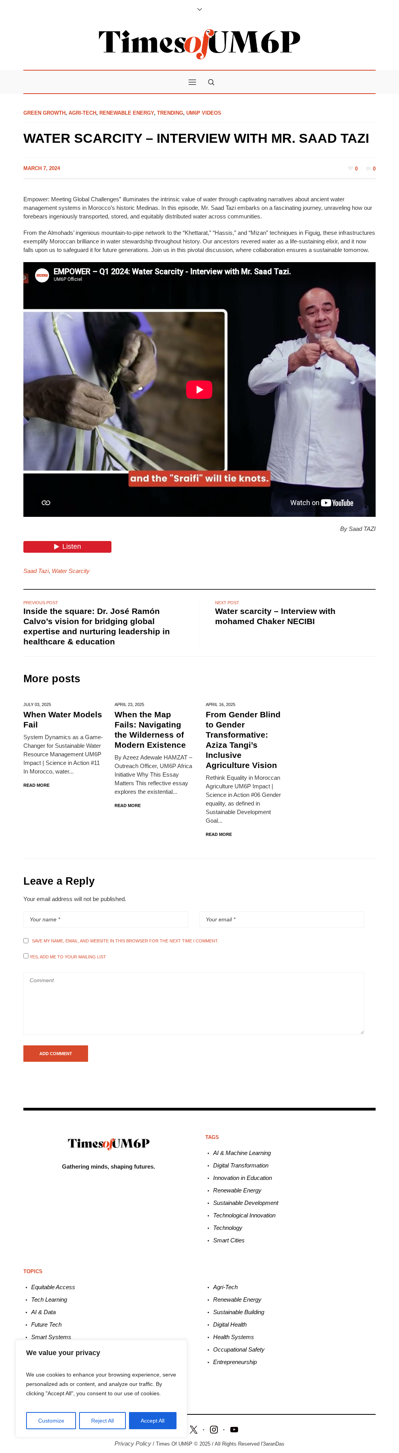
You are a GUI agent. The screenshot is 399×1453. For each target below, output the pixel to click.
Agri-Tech (82, 113)
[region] (101, 1388)
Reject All (102, 1421)
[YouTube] (234, 1429)
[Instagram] (214, 1429)
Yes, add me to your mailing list (67, 956)
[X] (193, 1429)
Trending (170, 113)
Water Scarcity (71, 571)
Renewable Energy (126, 113)
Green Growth (44, 113)
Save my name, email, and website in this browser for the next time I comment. (125, 941)
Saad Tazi (36, 571)
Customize (51, 1421)
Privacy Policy (133, 1443)
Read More (36, 785)
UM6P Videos (203, 113)
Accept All (152, 1421)
